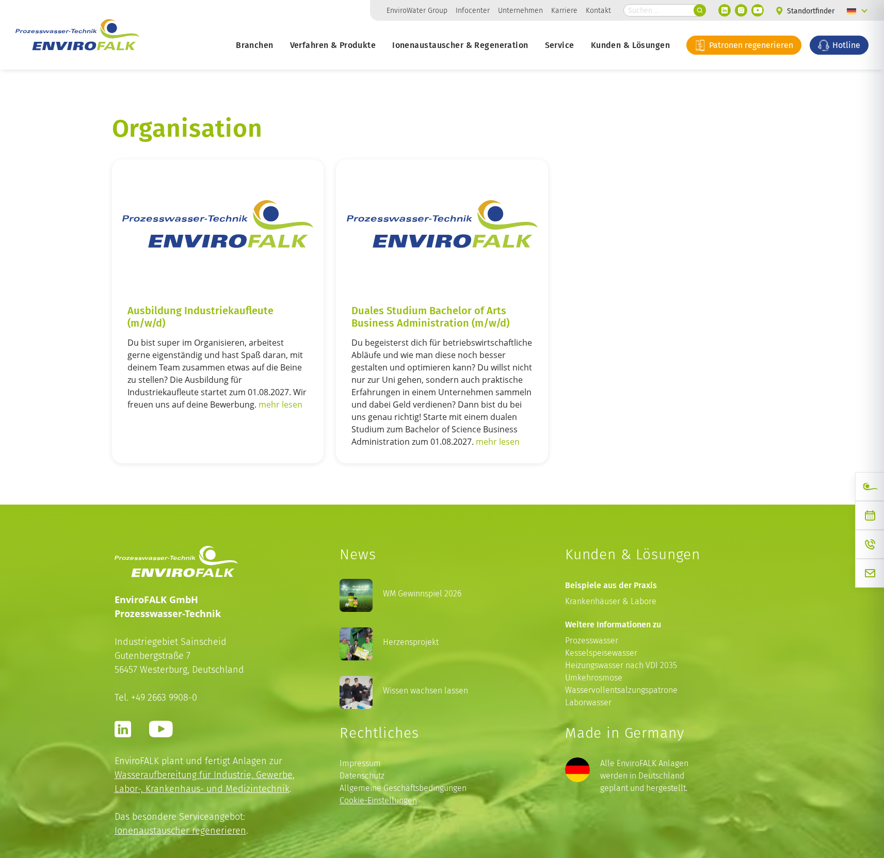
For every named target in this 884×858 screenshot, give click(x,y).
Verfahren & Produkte (333, 45)
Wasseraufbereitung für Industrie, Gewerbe (204, 774)
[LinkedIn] (724, 10)
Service (559, 45)
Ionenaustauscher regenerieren (180, 830)
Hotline (845, 45)
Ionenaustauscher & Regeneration (460, 45)
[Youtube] (757, 10)
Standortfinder (809, 11)
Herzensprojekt (411, 642)
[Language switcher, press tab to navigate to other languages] (857, 10)
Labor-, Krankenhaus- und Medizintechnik (202, 788)
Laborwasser (588, 702)
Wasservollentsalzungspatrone (621, 690)
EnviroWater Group (417, 10)
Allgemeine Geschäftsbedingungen (403, 788)
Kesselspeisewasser (601, 653)
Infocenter (473, 10)
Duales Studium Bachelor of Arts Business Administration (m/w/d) (430, 316)
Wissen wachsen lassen (425, 691)
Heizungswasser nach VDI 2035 (621, 665)
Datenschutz (362, 776)
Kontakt (598, 10)
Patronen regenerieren (750, 45)
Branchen (254, 45)
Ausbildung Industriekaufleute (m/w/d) (200, 316)
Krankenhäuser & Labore (610, 601)
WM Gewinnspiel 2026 (422, 594)
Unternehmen (520, 10)
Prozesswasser (591, 640)
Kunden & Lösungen (630, 45)
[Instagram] (741, 10)
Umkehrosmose (593, 678)
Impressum (360, 763)
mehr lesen (280, 404)
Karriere (564, 10)
